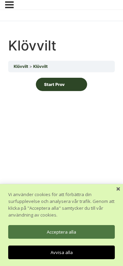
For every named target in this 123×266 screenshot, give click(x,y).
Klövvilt (21, 66)
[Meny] (9, 4)
